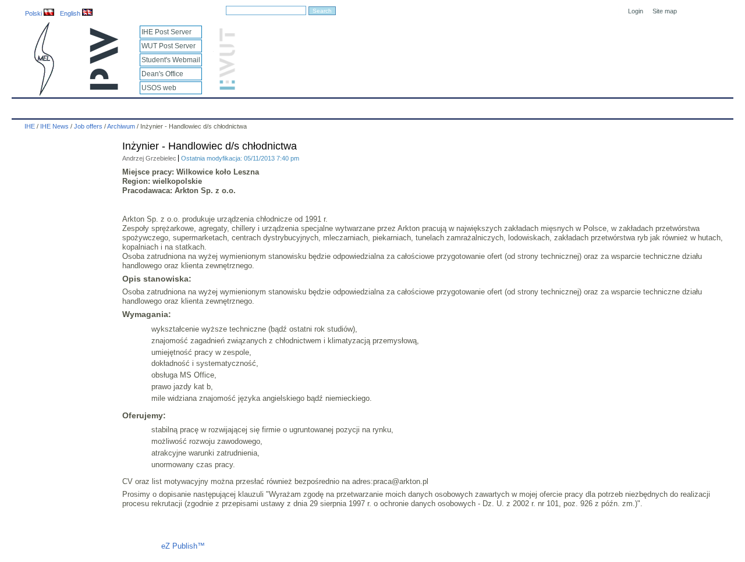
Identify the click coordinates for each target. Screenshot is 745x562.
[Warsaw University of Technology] (104, 87)
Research (309, 106)
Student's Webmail (170, 60)
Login (635, 11)
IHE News (115, 106)
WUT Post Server (168, 46)
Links (468, 106)
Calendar (65, 106)
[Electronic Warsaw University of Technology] (225, 87)
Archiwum (121, 126)
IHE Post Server (166, 32)
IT (438, 106)
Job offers (88, 126)
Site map (664, 11)
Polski (34, 13)
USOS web (158, 88)
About (159, 106)
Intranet (507, 106)
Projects (356, 106)
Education (258, 106)
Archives (402, 106)
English (71, 13)
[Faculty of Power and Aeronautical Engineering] (43, 93)
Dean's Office (162, 74)
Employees (205, 106)
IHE (26, 106)
